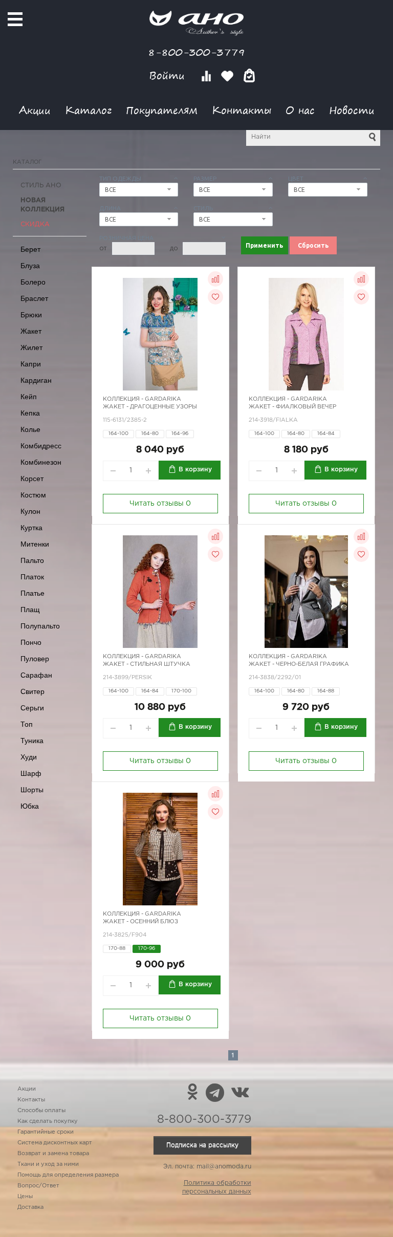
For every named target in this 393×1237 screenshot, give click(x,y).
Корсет (31, 478)
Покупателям (162, 109)
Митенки (34, 544)
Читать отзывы (160, 504)
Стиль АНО (40, 185)
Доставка (30, 1207)
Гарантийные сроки (45, 1132)
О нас (300, 109)
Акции (35, 109)
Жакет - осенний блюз (140, 921)
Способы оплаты (41, 1110)
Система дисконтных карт (54, 1142)
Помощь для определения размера (68, 1175)
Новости (352, 109)
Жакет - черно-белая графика (299, 664)
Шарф (30, 773)
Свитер (32, 691)
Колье (30, 429)
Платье (32, 593)
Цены (25, 1196)
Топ (26, 724)
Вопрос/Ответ (38, 1185)
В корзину (195, 469)
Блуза (30, 266)
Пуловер (34, 659)
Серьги (32, 708)
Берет (30, 249)
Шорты (31, 790)
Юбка (29, 806)
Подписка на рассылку (202, 1145)
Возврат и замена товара (53, 1153)
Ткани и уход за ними (48, 1164)
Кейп (28, 397)
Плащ (30, 609)
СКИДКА (35, 224)
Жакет (30, 331)
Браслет (34, 298)
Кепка (30, 413)
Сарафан (36, 675)
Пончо (30, 642)
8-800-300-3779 (196, 52)
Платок (32, 577)
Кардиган (36, 380)
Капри (30, 364)
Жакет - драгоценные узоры (150, 406)
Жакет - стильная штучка (146, 664)
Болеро (33, 282)
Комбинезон (40, 462)
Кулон (30, 511)
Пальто (32, 560)
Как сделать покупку (47, 1121)
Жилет (31, 347)
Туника (31, 740)
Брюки (31, 315)
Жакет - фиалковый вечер (292, 406)
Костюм (33, 495)
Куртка (31, 528)
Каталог (88, 109)
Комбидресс (40, 446)
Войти (168, 75)
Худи (28, 757)
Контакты (241, 109)
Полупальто (40, 626)
